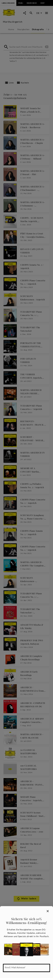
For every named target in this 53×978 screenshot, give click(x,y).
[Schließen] (48, 911)
